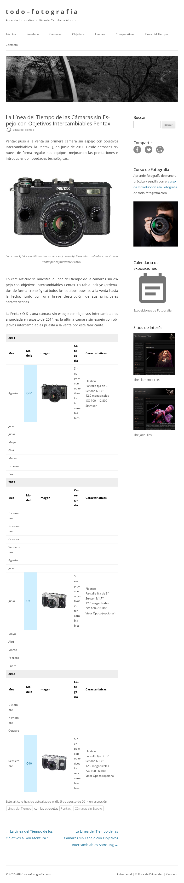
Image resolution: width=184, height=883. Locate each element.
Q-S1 (29, 393)
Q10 (29, 763)
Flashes (100, 34)
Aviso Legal (124, 874)
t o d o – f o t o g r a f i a (42, 11)
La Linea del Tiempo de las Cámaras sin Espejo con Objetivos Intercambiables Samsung (91, 838)
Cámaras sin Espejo (88, 808)
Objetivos (78, 34)
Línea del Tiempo (156, 34)
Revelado (33, 34)
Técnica (11, 34)
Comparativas (125, 34)
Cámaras (55, 34)
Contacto (12, 45)
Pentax (66, 808)
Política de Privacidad (149, 874)
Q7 (28, 601)
